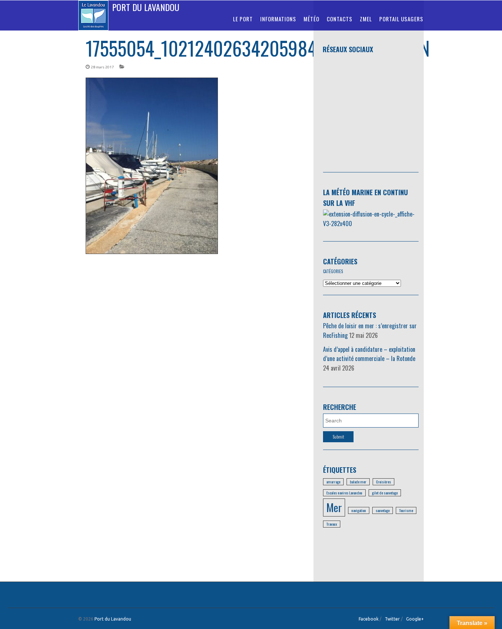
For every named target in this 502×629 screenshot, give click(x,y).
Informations (278, 19)
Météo (311, 19)
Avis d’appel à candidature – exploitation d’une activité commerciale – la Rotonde (369, 354)
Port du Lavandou (145, 7)
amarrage (333, 482)
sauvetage (383, 510)
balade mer (358, 482)
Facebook (369, 619)
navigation (358, 510)
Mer (334, 507)
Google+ (415, 619)
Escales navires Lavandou (344, 493)
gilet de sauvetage (385, 493)
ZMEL (366, 19)
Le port (243, 19)
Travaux (331, 524)
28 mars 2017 (102, 67)
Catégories (340, 261)
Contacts (339, 19)
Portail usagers (401, 19)
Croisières (383, 482)
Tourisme (406, 510)
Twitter (392, 619)
